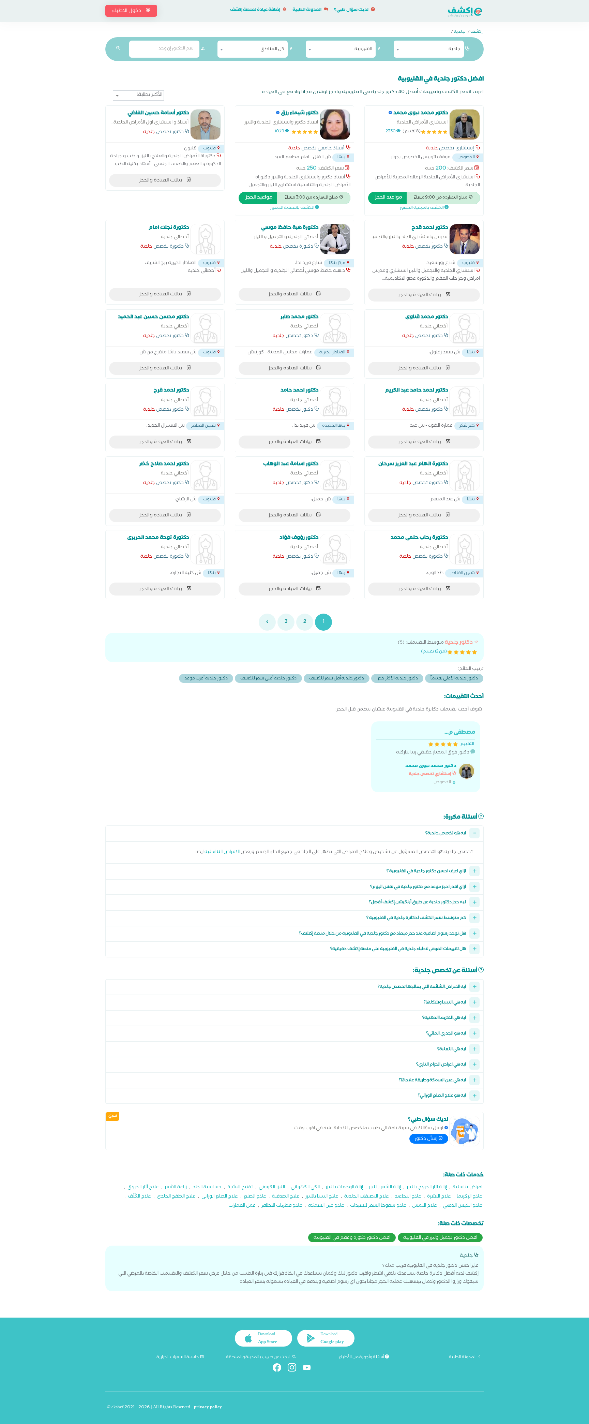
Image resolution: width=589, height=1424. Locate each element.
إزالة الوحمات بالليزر (344, 1188)
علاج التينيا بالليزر (321, 1197)
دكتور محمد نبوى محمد (430, 766)
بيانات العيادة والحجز (161, 180)
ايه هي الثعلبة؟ (451, 1050)
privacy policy (208, 1408)
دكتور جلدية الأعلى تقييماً (454, 679)
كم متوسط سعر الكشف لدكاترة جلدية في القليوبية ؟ (416, 918)
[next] (267, 622)
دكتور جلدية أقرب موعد (206, 679)
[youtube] (310, 1369)
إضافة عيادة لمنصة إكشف (255, 10)
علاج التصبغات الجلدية (366, 1197)
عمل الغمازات (242, 1206)
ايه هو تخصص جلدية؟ (445, 834)
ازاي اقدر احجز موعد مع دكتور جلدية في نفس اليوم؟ (418, 887)
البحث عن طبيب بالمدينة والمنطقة (259, 1357)
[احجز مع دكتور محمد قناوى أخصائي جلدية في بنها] (465, 328)
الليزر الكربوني (272, 1188)
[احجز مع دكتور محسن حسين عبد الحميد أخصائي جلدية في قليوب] (206, 328)
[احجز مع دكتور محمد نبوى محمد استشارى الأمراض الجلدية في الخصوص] (465, 124)
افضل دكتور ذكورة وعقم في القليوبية (352, 1238)
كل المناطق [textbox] (272, 49)
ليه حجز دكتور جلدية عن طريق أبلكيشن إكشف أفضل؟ (417, 903)
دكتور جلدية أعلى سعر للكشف (268, 679)
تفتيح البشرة (240, 1188)
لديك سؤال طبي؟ (351, 10)
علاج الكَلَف (139, 1197)
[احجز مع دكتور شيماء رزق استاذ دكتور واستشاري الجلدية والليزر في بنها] (335, 124)
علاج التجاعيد (408, 1197)
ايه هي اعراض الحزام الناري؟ (441, 1065)
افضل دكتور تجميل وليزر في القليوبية (440, 1238)
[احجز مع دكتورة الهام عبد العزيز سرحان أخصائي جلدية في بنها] (465, 475)
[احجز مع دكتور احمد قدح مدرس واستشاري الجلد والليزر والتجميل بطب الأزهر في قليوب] (465, 239)
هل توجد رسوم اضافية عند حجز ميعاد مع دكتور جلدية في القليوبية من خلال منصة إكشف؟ (382, 934)
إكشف (476, 32)
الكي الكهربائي (305, 1188)
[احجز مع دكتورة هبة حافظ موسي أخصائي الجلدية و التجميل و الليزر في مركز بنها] (335, 239)
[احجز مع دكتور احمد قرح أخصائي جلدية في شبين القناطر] (206, 402)
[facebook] (280, 1369)
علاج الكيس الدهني (462, 1206)
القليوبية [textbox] (363, 49)
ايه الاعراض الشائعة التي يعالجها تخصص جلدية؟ (422, 987)
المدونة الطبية (307, 10)
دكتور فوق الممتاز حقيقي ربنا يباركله (435, 757)
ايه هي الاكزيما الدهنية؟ (444, 1018)
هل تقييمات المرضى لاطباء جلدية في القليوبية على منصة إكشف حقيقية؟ (398, 949)
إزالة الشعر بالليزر (385, 1188)
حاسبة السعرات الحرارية (178, 1357)
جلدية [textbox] (454, 49)
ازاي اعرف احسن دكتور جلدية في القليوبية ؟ (426, 872)
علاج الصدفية (286, 1197)
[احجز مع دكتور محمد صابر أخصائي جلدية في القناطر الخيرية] (335, 328)
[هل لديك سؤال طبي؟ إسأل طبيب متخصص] (465, 1131)
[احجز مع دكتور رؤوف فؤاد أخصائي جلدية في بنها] (335, 549)
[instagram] (295, 1369)
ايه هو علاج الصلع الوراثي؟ (442, 1096)
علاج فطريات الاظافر (281, 1206)
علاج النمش (424, 1206)
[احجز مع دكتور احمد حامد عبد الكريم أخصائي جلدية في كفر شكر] (465, 402)
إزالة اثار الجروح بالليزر (427, 1188)
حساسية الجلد (207, 1188)
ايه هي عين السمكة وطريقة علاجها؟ (432, 1081)
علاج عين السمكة (326, 1206)
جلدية (459, 32)
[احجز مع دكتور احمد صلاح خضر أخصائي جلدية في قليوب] (206, 475)
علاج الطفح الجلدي (176, 1197)
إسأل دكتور (426, 1139)
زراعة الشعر (176, 1188)
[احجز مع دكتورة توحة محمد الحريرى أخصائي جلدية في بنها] (206, 549)
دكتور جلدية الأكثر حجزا (397, 679)
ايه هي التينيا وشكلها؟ (445, 1003)
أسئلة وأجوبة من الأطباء (362, 1357)
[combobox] (429, 49)
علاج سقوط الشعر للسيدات (378, 1206)
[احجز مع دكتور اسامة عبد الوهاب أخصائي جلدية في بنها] (335, 475)
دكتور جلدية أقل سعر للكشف (336, 679)
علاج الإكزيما (469, 1197)
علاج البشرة (439, 1197)
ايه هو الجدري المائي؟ (446, 1034)
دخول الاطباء (127, 11)
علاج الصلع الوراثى (219, 1197)
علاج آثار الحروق (143, 1188)
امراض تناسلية (467, 1188)
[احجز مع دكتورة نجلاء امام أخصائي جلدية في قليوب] (206, 239)
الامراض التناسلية (222, 852)
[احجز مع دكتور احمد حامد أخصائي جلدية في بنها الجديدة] (335, 402)
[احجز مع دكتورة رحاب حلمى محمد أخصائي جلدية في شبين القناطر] (465, 549)
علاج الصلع (255, 1197)
